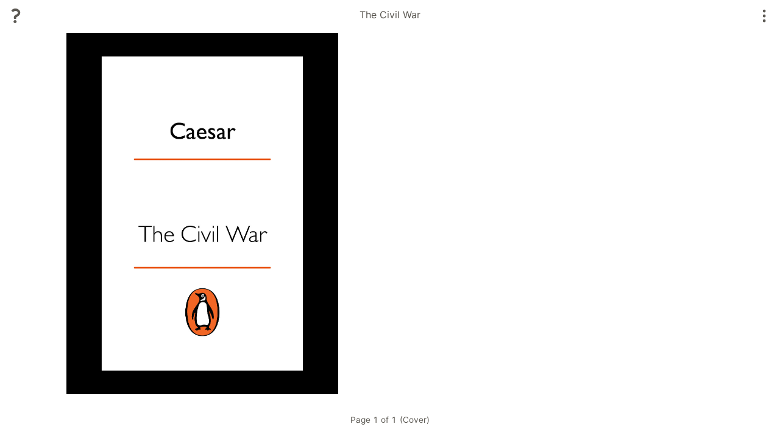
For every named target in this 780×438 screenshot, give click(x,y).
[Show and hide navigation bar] (764, 16)
